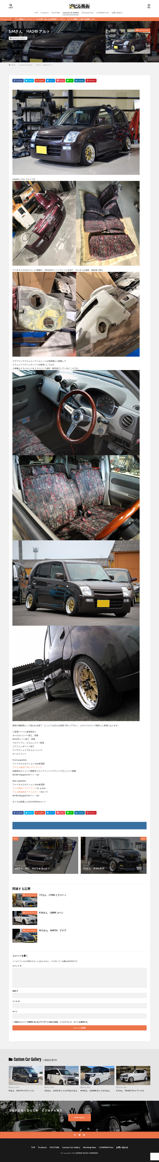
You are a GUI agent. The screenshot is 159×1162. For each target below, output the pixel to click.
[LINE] (70, 80)
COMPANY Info (102, 13)
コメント (16, 966)
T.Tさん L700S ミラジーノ (52, 895)
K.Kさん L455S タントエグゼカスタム (61, 1090)
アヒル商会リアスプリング (24, 788)
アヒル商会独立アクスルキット (26, 792)
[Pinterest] (91, 80)
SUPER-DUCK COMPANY (87, 1153)
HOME (13, 65)
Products (45, 13)
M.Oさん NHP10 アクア (52, 930)
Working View (87, 13)
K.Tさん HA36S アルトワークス (130, 1090)
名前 (15, 991)
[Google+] (40, 80)
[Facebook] (18, 80)
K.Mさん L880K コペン (51, 912)
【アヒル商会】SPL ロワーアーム (27, 767)
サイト (15, 1011)
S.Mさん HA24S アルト (44, 65)
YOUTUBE (55, 13)
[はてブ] (50, 80)
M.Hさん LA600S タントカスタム (95, 1090)
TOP (36, 13)
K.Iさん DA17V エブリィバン (21, 1090)
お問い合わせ (117, 13)
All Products (79, 1117)
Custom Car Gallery (71, 13)
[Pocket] (60, 80)
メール (16, 1001)
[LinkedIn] (79, 80)
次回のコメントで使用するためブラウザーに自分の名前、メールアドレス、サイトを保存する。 (51, 1022)
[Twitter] (29, 80)
